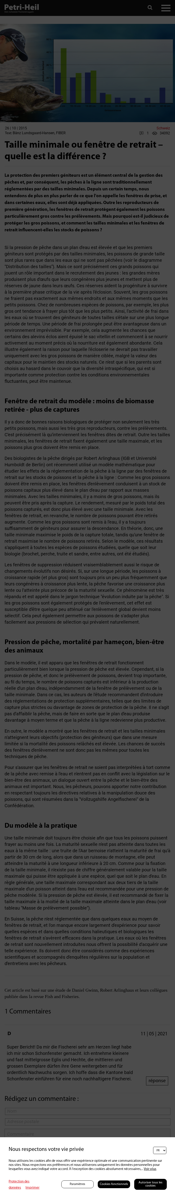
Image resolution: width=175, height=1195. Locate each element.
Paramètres (77, 1184)
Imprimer (32, 1188)
